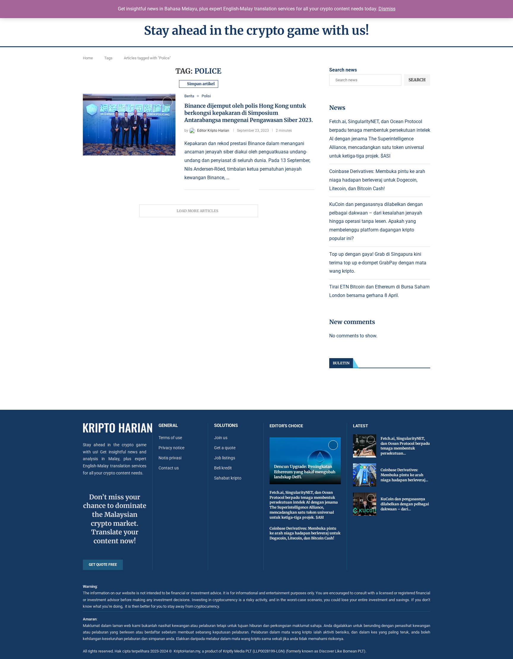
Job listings (224, 458)
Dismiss (387, 9)
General (168, 425)
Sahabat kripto (227, 478)
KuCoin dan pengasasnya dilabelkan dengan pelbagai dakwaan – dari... (405, 504)
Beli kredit (223, 468)
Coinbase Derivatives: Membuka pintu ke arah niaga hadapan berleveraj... (404, 475)
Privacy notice (171, 448)
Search (417, 79)
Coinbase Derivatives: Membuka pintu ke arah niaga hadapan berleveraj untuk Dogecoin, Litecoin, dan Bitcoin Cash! (377, 180)
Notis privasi (170, 458)
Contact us (169, 468)
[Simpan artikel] (167, 102)
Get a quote (224, 448)
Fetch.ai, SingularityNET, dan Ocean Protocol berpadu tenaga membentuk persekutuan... (405, 445)
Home (88, 58)
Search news (343, 70)
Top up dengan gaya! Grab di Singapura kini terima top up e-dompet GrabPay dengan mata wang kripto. (377, 262)
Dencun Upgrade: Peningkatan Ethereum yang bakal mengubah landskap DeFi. (304, 471)
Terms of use (170, 438)
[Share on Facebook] (248, 190)
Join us (220, 438)
